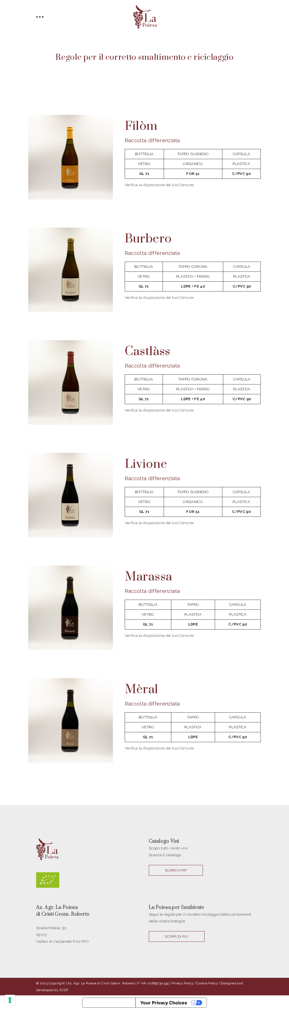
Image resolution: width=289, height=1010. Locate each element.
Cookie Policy (207, 983)
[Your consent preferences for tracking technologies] (10, 1000)
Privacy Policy (183, 983)
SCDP (63, 990)
